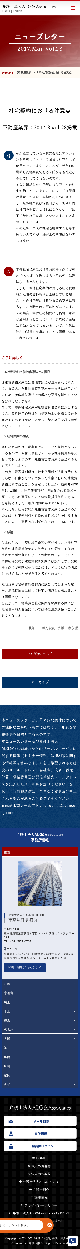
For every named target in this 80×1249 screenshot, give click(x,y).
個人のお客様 (41, 1166)
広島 (7, 1066)
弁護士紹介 (41, 1189)
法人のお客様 (41, 1174)
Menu (73, 1241)
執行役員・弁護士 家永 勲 (60, 628)
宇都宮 (8, 993)
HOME (41, 1158)
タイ (7, 1084)
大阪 (7, 1038)
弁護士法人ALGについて (41, 1182)
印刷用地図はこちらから (23, 967)
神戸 (7, 1048)
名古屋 (8, 1029)
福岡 (7, 1075)
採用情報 (41, 1197)
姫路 (7, 1057)
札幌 (7, 984)
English (17, 11)
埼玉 (7, 1002)
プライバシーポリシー (41, 1205)
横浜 (7, 1020)
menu (73, 8)
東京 (7, 852)
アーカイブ (40, 682)
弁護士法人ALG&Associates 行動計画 (41, 1213)
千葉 (7, 1011)
